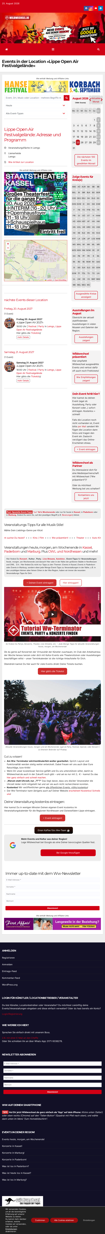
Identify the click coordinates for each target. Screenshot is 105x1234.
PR (88, 256)
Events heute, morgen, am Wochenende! (23, 1139)
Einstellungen (11, 1229)
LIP (88, 239)
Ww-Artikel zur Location (21, 162)
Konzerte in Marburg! (13, 1153)
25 (78, 142)
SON (98, 267)
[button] (98, 49)
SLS (88, 267)
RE (84, 262)
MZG (74, 250)
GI (79, 215)
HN (74, 227)
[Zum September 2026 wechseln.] (102, 100)
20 (86, 136)
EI (83, 204)
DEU (83, 198)
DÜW (79, 204)
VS (88, 279)
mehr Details (23, 337)
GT (88, 215)
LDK (83, 239)
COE (74, 198)
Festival (32, 326)
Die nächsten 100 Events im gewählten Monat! (86, 160)
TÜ (93, 273)
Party (41, 326)
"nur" (44, 512)
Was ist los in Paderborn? (15, 1166)
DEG (79, 198)
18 (78, 136)
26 (82, 142)
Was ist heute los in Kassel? (16, 1173)
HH (93, 221)
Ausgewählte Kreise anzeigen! (86, 295)
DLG (93, 198)
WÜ (88, 285)
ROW (88, 262)
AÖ (79, 187)
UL (74, 279)
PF (84, 256)
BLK (88, 192)
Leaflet (49, 280)
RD (79, 262)
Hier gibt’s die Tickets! (52, 671)
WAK (98, 279)
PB (79, 256)
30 (98, 142)
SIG (79, 267)
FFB (88, 210)
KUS (98, 233)
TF (79, 273)
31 (74, 148)
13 (86, 131)
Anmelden (7, 964)
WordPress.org (10, 984)
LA (79, 239)
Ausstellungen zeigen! (86, 339)
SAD (98, 262)
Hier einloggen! (70, 582)
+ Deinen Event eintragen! (40, 582)
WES (84, 285)
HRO (88, 227)
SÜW (74, 273)
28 (90, 142)
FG (93, 210)
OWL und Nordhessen (64, 551)
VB (83, 279)
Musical (98, 537)
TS (88, 273)
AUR (83, 187)
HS (93, 227)
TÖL (83, 273)
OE (93, 250)
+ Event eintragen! (52, 818)
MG (74, 244)
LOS (93, 239)
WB (74, 285)
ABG (74, 187)
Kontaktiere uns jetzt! (86, 497)
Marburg (12, 515)
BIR (83, 192)
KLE (83, 233)
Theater (63, 537)
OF (98, 250)
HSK (98, 227)
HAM (98, 215)
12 (82, 131)
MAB (98, 239)
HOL (79, 227)
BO (93, 192)
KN (88, 233)
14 (90, 131)
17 (74, 136)
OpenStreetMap (60, 280)
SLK (83, 267)
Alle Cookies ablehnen (64, 1220)
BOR (98, 192)
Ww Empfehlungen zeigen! (86, 379)
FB (79, 210)
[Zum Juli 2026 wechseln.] (90, 100)
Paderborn (88, 512)
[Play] (52, 614)
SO (93, 267)
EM (93, 204)
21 (90, 136)
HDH (79, 221)
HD (74, 221)
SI (74, 267)
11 (78, 131)
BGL (74, 192)
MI (84, 244)
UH (98, 273)
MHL (79, 244)
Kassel (77, 512)
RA (98, 256)
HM (98, 221)
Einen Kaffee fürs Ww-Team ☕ (54, 830)
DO (98, 198)
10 (74, 131)
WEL (79, 285)
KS (93, 233)
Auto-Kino (80, 537)
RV (93, 262)
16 (98, 131)
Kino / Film (21, 537)
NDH (79, 250)
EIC (88, 204)
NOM (88, 250)
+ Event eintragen (86, 449)
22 (94, 136)
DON (74, 204)
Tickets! (35, 333)
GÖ (83, 215)
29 (94, 142)
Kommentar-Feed (11, 978)
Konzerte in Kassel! (12, 1146)
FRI (74, 215)
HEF (83, 221)
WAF (93, 279)
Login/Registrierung (12, 1014)
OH (74, 256)
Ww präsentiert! (43, 537)
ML (93, 244)
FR (98, 210)
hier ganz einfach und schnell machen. (26, 777)
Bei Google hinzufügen (68, 852)
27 (86, 142)
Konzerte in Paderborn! (14, 1159)
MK (88, 244)
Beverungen (67, 515)
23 (98, 136)
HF (88, 221)
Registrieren (8, 957)
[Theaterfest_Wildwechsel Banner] (35, 203)
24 (73, 142)
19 (82, 136)
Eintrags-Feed (9, 971)
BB (93, 187)
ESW (98, 204)
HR (83, 227)
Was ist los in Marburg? (14, 1179)
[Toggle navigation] (53, 49)
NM (83, 250)
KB (79, 233)
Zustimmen (40, 1220)
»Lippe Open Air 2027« (29, 322)
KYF (74, 239)
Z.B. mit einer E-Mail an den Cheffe (20, 1037)
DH (88, 198)
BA (88, 187)
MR (98, 244)
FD (83, 210)
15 (94, 131)
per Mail (82, 426)
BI (79, 192)
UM (78, 279)
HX (74, 233)
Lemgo (50, 326)
